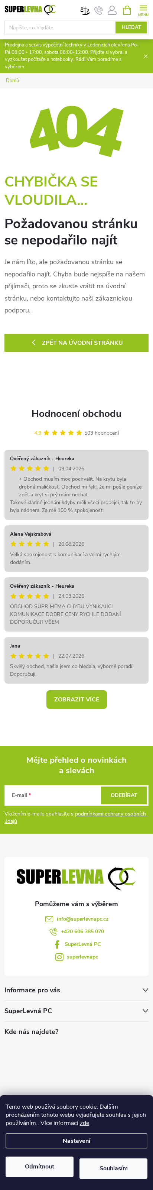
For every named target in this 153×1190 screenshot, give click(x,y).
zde (84, 1123)
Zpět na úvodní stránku (82, 343)
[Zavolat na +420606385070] (98, 10)
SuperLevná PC (83, 944)
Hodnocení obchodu (76, 413)
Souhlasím (114, 1168)
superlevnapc (82, 956)
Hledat (131, 27)
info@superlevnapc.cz (82, 919)
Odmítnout (39, 1167)
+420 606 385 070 (82, 931)
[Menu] (143, 10)
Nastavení (76, 1141)
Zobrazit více (76, 699)
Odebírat (124, 795)
